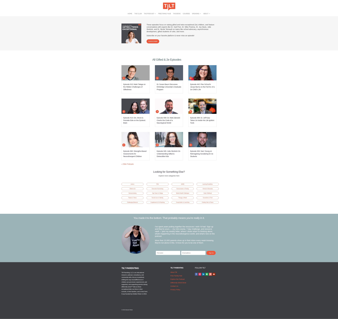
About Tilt (173, 272)
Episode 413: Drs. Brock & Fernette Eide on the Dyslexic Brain (134, 120)
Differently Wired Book (178, 283)
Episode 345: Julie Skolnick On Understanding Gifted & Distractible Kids (168, 153)
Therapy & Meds (182, 197)
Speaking (195, 13)
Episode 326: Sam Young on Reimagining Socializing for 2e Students (201, 153)
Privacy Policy (175, 290)
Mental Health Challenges (182, 193)
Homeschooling (132, 193)
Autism (132, 184)
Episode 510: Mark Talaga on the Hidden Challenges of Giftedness (134, 86)
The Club (138, 13)
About (205, 13)
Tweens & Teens (132, 197)
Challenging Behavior (132, 202)
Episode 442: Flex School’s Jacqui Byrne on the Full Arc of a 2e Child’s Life (202, 86)
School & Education (208, 188)
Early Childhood (208, 193)
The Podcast (149, 13)
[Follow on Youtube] (213, 274)
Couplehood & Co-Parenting (158, 202)
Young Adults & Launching (182, 202)
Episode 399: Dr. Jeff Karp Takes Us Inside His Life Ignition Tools (202, 120)
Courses (186, 13)
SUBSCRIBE (152, 41)
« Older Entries (126, 164)
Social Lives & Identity (157, 197)
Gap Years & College (157, 193)
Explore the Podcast (177, 279)
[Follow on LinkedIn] (203, 274)
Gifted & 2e (132, 188)
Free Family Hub (164, 13)
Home (130, 13)
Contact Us (174, 286)
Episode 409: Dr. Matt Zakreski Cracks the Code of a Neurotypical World (168, 120)
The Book (177, 13)
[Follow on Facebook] (196, 274)
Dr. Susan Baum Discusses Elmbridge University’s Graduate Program (169, 86)
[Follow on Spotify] (206, 274)
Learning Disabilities (208, 184)
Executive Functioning (157, 188)
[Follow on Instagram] (199, 274)
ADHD (182, 184)
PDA (157, 184)
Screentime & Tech (208, 197)
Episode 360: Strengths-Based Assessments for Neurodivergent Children (134, 153)
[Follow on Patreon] (210, 274)
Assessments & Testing (182, 188)
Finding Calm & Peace (207, 202)
